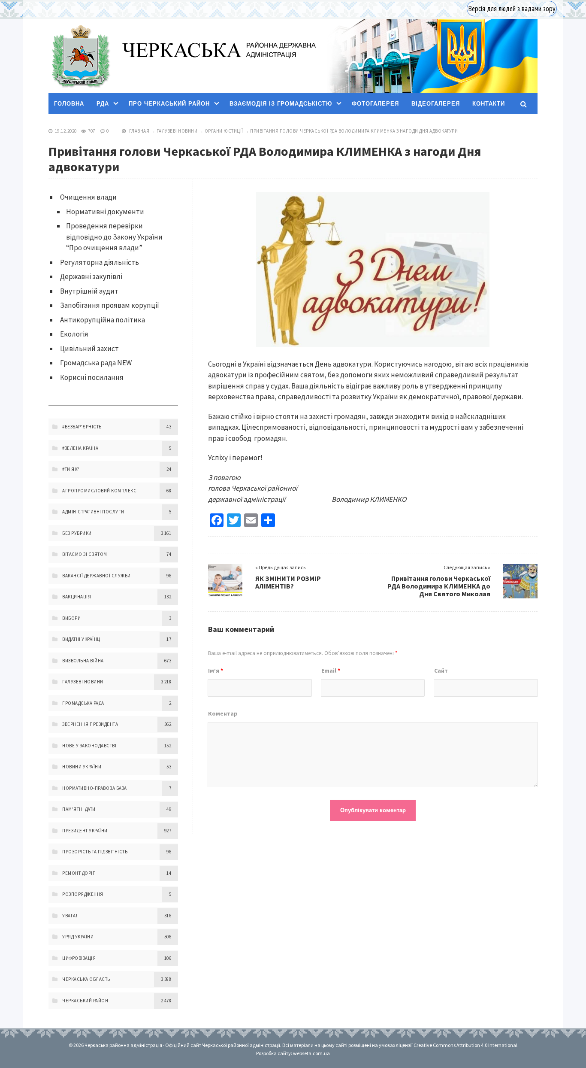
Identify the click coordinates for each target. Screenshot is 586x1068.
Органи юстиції (224, 131)
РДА (103, 103)
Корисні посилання (92, 377)
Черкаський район (85, 1001)
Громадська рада (83, 703)
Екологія (74, 334)
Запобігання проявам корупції (109, 305)
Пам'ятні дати (79, 809)
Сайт (441, 670)
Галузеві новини (177, 131)
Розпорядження (82, 894)
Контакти (488, 103)
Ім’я (215, 670)
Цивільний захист (89, 348)
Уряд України (78, 937)
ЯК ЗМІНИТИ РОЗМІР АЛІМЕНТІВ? (288, 582)
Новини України (81, 767)
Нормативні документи (105, 211)
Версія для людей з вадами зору (511, 8)
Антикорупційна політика (102, 320)
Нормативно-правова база (94, 788)
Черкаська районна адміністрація (80, 56)
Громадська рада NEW (96, 362)
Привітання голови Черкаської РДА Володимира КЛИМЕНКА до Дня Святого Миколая (438, 586)
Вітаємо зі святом (84, 554)
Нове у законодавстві (89, 746)
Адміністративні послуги (93, 512)
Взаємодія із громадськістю (281, 103)
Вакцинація (76, 597)
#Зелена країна (80, 448)
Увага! (69, 916)
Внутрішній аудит (89, 291)
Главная (139, 131)
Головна (69, 103)
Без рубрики (77, 533)
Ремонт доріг (78, 873)
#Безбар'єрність (82, 427)
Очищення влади (88, 197)
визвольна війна (83, 661)
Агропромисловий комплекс (99, 491)
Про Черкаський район (169, 103)
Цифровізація (79, 958)
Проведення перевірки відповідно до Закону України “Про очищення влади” (114, 236)
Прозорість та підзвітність (94, 852)
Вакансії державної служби (96, 576)
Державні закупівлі (91, 276)
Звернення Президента (90, 724)
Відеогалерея (435, 103)
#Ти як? (71, 469)
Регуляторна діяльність (99, 262)
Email (330, 670)
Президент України (85, 831)
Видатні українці (82, 639)
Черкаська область (86, 979)
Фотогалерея (375, 103)
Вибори (71, 618)
